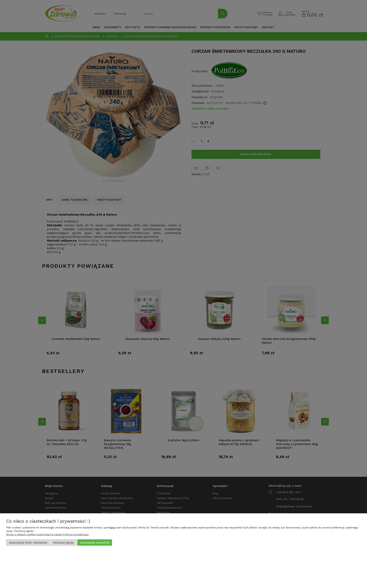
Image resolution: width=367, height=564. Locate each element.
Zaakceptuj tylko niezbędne (28, 542)
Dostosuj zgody (63, 542)
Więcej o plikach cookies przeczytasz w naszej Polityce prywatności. (47, 534)
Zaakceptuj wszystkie (95, 542)
